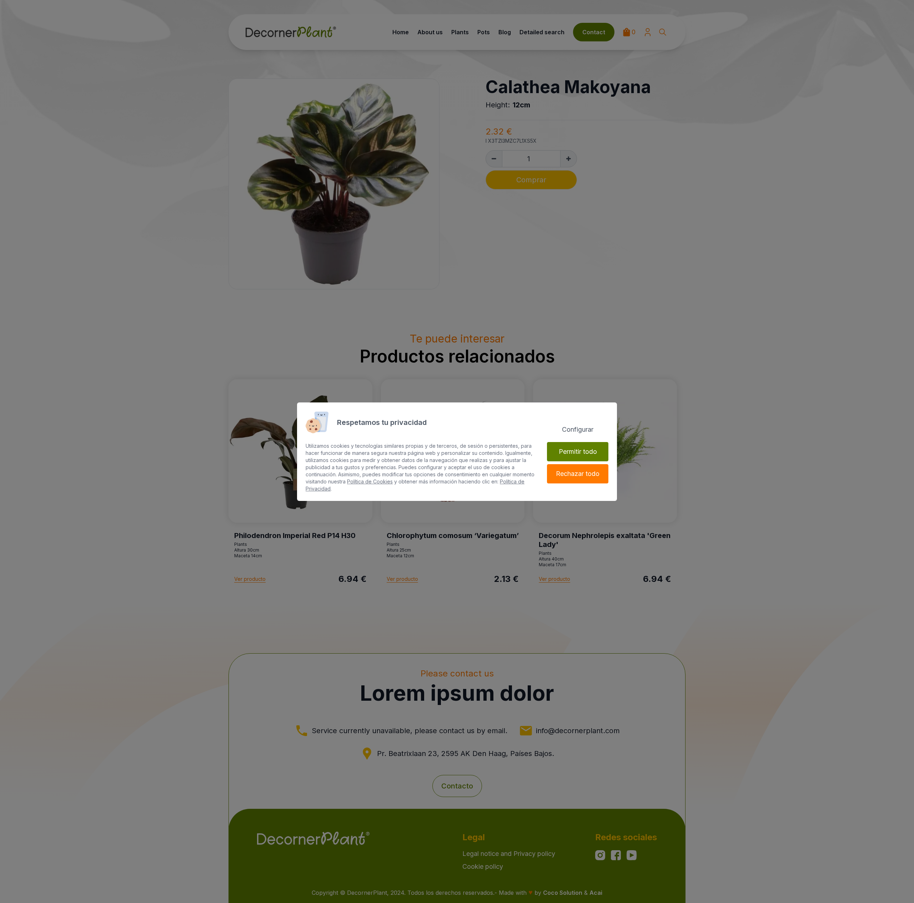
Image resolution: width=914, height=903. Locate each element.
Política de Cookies (370, 481)
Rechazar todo (577, 473)
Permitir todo (578, 451)
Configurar (577, 429)
